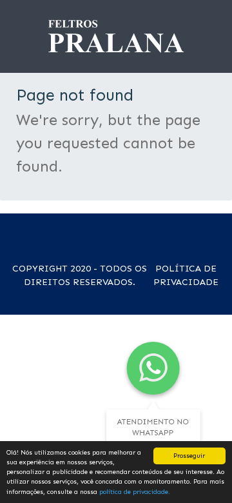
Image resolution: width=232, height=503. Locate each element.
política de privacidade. (134, 492)
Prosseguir (189, 455)
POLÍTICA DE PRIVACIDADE (185, 275)
